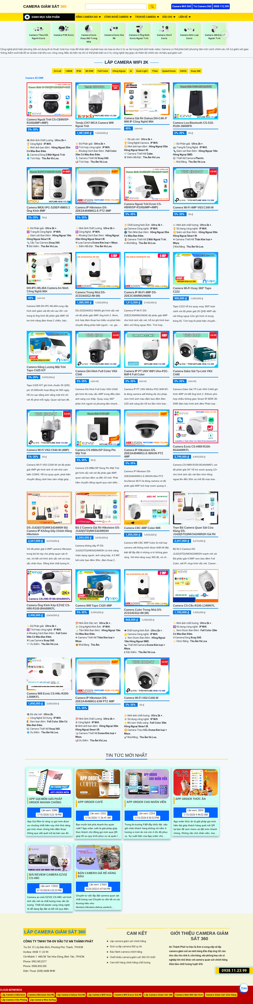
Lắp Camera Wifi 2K (126, 62)
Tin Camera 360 (202, 6)
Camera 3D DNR (34, 78)
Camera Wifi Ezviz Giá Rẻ (127, 995)
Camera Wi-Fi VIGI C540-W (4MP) (48, 450)
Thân (155, 71)
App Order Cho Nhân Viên (146, 802)
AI (131, 71)
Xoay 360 (195, 71)
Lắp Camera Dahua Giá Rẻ (71, 995)
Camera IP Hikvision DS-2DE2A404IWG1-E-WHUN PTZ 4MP (143, 453)
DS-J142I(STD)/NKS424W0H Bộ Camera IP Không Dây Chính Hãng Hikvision (49, 531)
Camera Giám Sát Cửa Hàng (221, 995)
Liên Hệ (183, 16)
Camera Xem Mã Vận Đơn (189, 995)
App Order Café (90, 802)
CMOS (183, 71)
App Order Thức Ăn (190, 798)
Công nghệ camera (116, 16)
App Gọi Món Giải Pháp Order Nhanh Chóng (45, 800)
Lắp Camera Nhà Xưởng (43, 999)
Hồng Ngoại (119, 71)
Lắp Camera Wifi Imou (100, 995)
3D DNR (89, 71)
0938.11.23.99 (234, 970)
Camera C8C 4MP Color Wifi (142, 528)
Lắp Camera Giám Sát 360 (158, 995)
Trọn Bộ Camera (145, 16)
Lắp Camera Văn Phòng (14, 999)
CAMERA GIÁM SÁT (44, 6)
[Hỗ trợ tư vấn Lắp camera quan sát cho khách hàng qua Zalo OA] (243, 988)
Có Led (57, 71)
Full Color (103, 71)
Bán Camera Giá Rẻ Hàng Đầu (97, 875)
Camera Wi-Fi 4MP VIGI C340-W (193, 207)
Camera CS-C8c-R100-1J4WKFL (194, 605)
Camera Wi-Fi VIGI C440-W (141, 697)
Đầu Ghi (167, 16)
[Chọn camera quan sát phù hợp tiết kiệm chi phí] (224, 34)
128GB (68, 71)
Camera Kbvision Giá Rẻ (41, 995)
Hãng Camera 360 (87, 16)
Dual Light (142, 71)
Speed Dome (169, 71)
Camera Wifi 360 (181, 6)
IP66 (78, 71)
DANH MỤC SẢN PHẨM (46, 17)
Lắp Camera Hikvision (13, 995)
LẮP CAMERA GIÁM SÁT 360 (54, 931)
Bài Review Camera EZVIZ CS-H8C (48, 876)
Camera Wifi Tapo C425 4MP (93, 605)
